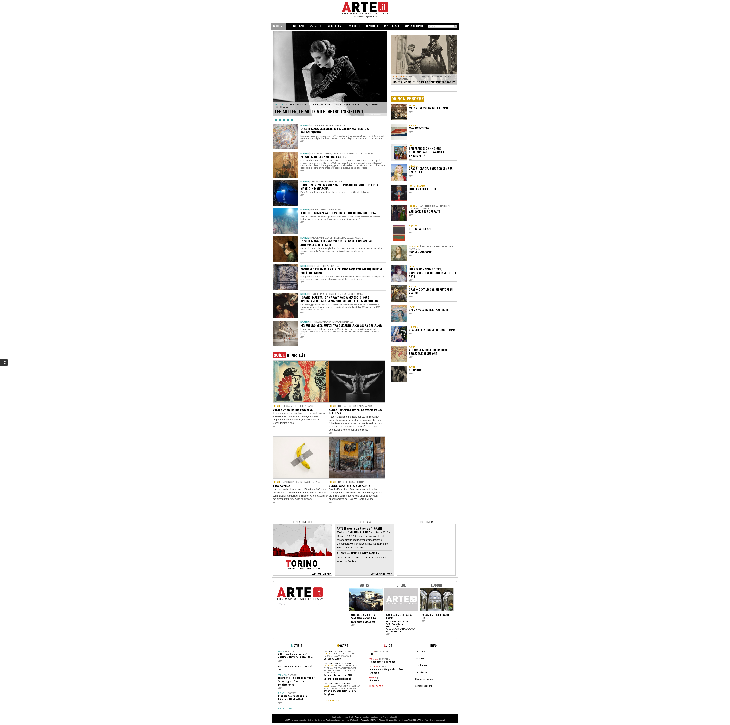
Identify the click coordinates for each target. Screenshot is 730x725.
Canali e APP (421, 665)
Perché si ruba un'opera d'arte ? (323, 157)
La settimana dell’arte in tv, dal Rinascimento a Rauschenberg (334, 130)
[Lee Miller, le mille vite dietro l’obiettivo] (330, 73)
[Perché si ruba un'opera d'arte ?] (285, 165)
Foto (356, 26)
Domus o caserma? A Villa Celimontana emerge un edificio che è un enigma (341, 271)
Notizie (299, 26)
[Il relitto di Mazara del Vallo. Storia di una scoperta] (285, 221)
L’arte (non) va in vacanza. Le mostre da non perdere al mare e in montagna (340, 187)
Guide (318, 26)
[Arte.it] (365, 7)
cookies (366, 717)
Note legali (349, 717)
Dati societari (337, 717)
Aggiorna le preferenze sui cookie (384, 717)
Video (373, 26)
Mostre (337, 26)
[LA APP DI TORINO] (302, 574)
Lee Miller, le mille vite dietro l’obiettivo (319, 111)
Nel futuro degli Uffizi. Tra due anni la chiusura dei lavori (341, 326)
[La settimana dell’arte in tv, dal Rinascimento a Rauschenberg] (285, 136)
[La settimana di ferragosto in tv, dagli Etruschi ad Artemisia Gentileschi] (285, 249)
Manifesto (420, 658)
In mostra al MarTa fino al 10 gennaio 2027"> (296, 675)
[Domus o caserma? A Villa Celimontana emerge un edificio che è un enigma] (285, 277)
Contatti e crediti (423, 686)
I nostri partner (422, 672)
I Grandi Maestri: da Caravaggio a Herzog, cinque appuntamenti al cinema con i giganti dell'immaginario (339, 299)
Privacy (358, 717)
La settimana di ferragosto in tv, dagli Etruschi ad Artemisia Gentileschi (336, 243)
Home (280, 26)
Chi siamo (420, 651)
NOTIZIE (279, 104)
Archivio (417, 26)
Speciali (393, 26)
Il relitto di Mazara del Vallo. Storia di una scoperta (338, 213)
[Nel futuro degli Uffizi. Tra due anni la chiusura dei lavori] (285, 333)
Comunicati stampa (424, 679)
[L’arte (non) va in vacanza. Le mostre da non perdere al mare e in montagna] (285, 193)
